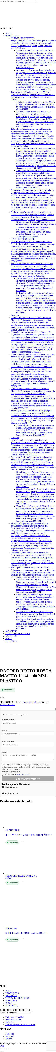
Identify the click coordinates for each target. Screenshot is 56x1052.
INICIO (8, 33)
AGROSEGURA (7, 704)
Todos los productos (31, 702)
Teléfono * (5, 730)
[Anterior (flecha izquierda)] (1, 1051)
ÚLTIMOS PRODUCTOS (22, 38)
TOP (2, 1046)
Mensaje (4, 752)
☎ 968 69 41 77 (10, 787)
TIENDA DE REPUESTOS (17, 633)
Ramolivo (15, 437)
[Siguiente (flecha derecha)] (4, 1051)
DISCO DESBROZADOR (23, 239)
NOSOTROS (11, 636)
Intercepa (15, 315)
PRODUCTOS (12, 36)
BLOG (8, 638)
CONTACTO (11, 641)
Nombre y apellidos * (8, 719)
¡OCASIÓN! (11, 631)
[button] (6, 28)
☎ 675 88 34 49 (10, 793)
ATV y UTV (16, 261)
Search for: (4, 1)
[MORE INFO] (22, 842)
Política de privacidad (11, 772)
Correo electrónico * (8, 741)
